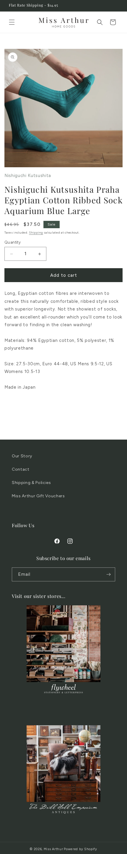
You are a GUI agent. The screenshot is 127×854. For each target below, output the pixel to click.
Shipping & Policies (31, 482)
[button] (11, 22)
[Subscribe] (108, 574)
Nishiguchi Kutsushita (27, 175)
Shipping (36, 232)
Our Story (22, 456)
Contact (21, 469)
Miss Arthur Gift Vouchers (38, 495)
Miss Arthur (53, 849)
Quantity (12, 242)
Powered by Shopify (80, 849)
